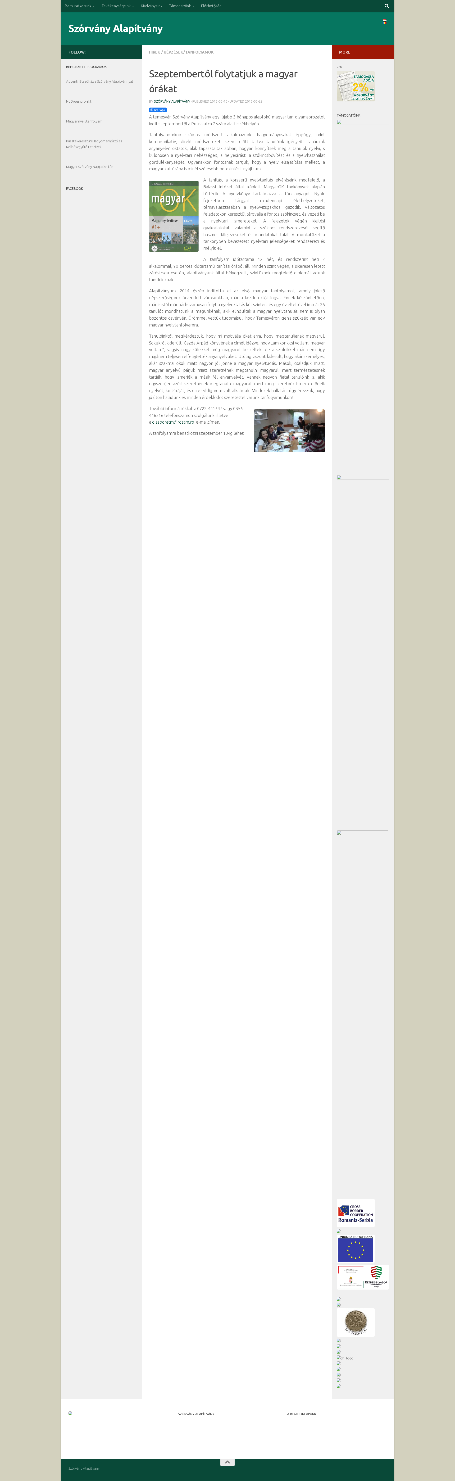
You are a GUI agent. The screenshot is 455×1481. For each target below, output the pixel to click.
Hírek (154, 52)
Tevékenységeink (116, 6)
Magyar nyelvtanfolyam (84, 121)
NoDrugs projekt (78, 101)
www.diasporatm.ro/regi (306, 1436)
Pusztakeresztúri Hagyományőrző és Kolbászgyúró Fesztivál (94, 144)
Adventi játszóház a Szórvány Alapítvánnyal (99, 81)
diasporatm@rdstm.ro (173, 422)
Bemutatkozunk (78, 6)
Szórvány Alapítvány (115, 28)
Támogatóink (180, 6)
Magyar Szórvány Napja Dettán (89, 167)
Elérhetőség (211, 6)
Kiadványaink (151, 6)
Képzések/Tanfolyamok (189, 52)
